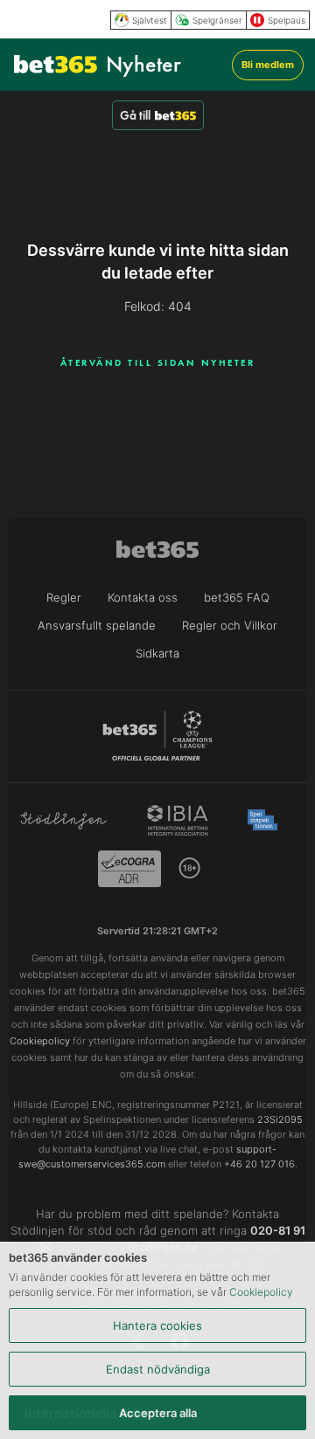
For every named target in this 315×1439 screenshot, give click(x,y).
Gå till (135, 115)
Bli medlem (268, 65)
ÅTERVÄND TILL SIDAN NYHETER (158, 362)
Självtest (149, 20)
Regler (63, 597)
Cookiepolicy (261, 1291)
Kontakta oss (143, 597)
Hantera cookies (157, 1325)
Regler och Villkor (229, 625)
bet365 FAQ (237, 597)
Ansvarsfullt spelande (97, 625)
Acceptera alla (158, 1413)
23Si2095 (280, 1119)
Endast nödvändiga (158, 1369)
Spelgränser (217, 20)
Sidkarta (157, 653)
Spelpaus (286, 20)
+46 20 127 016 (259, 1164)
